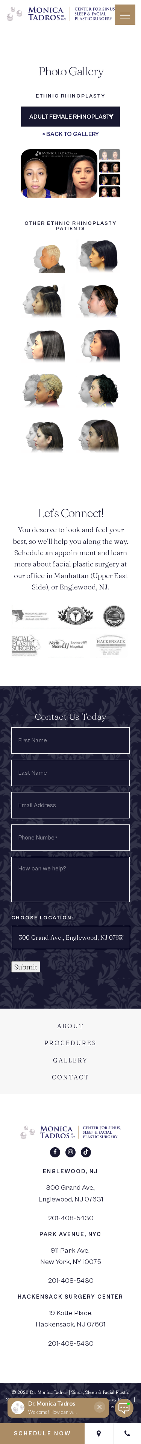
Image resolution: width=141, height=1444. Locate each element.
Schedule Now (42, 1433)
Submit (25, 966)
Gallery (70, 1060)
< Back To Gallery (70, 134)
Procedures (70, 1043)
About (70, 1026)
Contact (70, 1077)
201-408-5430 (71, 1218)
